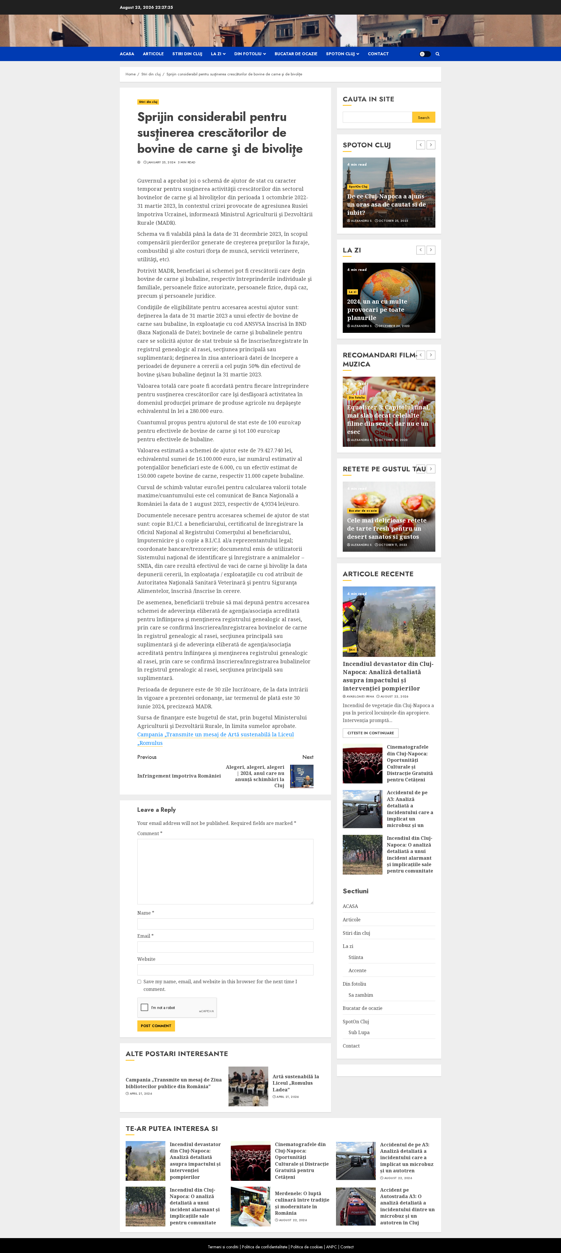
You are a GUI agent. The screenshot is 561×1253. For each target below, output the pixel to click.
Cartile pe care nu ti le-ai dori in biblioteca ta (385, 314)
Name (145, 913)
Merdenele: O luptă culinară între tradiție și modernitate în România (302, 1203)
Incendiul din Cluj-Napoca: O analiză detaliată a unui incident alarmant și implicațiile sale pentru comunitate (410, 854)
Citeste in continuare (370, 733)
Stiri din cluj (187, 54)
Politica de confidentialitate (264, 1247)
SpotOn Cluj (340, 54)
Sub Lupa (359, 1032)
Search (424, 117)
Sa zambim (361, 994)
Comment (149, 833)
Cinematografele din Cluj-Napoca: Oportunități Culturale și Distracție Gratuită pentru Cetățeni (410, 763)
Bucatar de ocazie (296, 54)
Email (145, 936)
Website (146, 959)
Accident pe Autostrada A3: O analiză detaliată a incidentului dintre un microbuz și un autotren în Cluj (407, 1206)
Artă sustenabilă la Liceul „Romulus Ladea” (296, 1083)
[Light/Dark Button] (425, 54)
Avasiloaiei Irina (360, 696)
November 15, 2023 (394, 326)
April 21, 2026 (141, 1094)
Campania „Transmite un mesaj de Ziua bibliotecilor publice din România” (174, 1083)
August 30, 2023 (392, 440)
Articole (153, 54)
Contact (378, 54)
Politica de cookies (307, 1247)
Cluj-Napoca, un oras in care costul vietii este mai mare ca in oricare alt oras (388, 204)
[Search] (437, 54)
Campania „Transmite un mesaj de (181, 734)
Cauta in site (368, 99)
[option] (389, 193)
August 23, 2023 (392, 545)
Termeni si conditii (223, 1247)
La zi (216, 54)
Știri (352, 649)
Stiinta (356, 957)
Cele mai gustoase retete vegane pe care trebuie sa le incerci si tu (386, 528)
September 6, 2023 (393, 221)
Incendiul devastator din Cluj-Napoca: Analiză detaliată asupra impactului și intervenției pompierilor (388, 676)
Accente (355, 300)
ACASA (127, 54)
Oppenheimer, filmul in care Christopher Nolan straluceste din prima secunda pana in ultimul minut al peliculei (383, 415)
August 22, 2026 (394, 696)
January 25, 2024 (162, 162)
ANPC (331, 1247)
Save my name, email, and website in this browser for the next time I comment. (220, 985)
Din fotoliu (248, 54)
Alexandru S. (362, 221)
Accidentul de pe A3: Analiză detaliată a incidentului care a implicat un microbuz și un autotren (410, 812)
